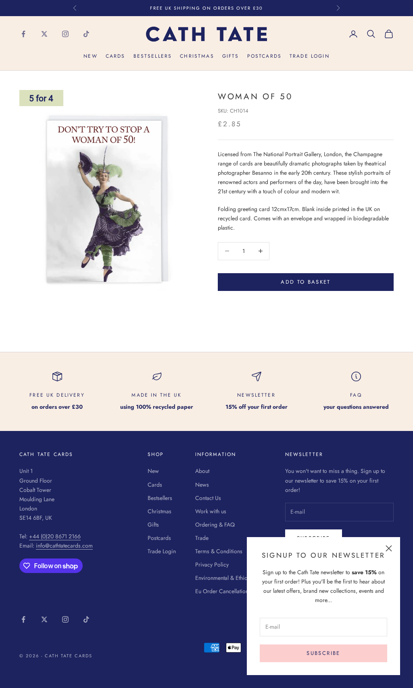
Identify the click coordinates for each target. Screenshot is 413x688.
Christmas (197, 56)
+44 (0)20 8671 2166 (55, 536)
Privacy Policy (212, 564)
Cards (115, 56)
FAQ (355, 395)
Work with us (210, 511)
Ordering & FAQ (215, 525)
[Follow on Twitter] (44, 34)
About (202, 471)
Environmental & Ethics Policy (230, 578)
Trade (202, 538)
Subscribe (323, 653)
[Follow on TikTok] (86, 34)
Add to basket (305, 282)
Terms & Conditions (218, 551)
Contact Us (208, 498)
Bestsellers (152, 56)
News (202, 485)
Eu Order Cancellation (221, 591)
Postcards (264, 56)
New (90, 56)
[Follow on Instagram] (65, 34)
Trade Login (310, 56)
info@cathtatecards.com (64, 546)
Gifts (230, 56)
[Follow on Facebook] (23, 34)
